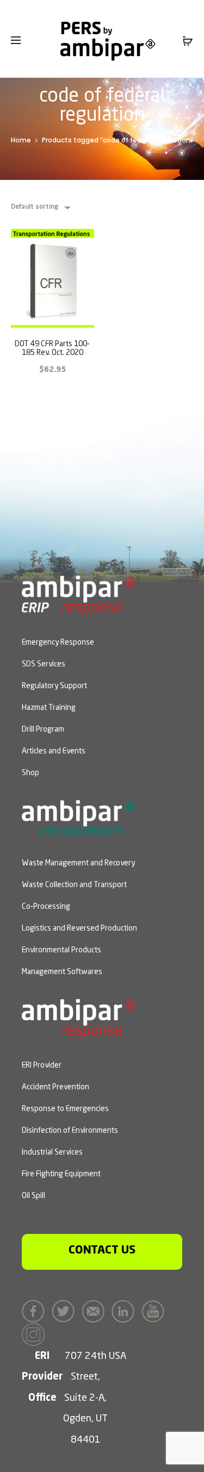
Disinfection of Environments (70, 1130)
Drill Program (43, 729)
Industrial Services (52, 1152)
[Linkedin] (126, 1310)
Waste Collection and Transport (74, 885)
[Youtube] (155, 1310)
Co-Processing (46, 906)
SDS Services (43, 664)
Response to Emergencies (65, 1109)
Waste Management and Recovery (78, 863)
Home (21, 140)
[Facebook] (36, 1310)
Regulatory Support (54, 686)
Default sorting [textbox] (34, 207)
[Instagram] (36, 1333)
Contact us (102, 1250)
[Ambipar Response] (79, 1017)
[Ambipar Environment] (79, 817)
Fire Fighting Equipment (61, 1174)
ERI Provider (41, 1065)
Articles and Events (53, 751)
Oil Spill (33, 1196)
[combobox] (40, 207)
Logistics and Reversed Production (79, 928)
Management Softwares (62, 972)
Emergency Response (58, 642)
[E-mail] (96, 1310)
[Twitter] (66, 1310)
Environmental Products (61, 950)
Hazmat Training (49, 708)
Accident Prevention (55, 1087)
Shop (30, 773)
